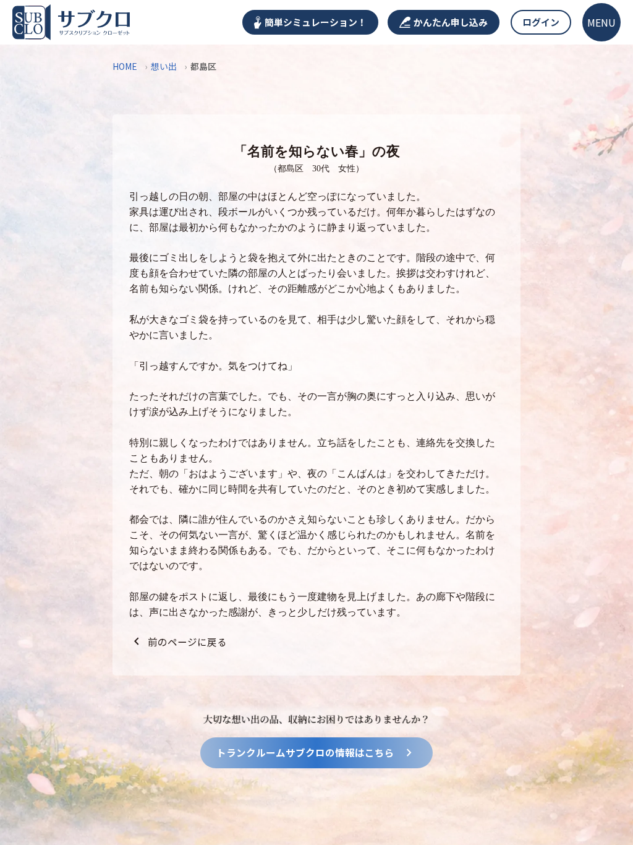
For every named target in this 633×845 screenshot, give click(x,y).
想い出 (164, 66)
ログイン (540, 21)
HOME (125, 66)
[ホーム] (71, 22)
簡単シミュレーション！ (316, 21)
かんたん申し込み (451, 21)
